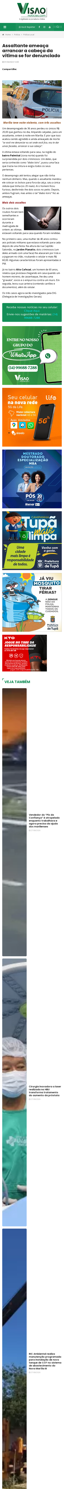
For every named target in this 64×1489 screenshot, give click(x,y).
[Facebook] (39, 27)
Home (8, 34)
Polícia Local (28, 34)
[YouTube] (49, 27)
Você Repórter (28, 27)
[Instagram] (44, 27)
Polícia (17, 34)
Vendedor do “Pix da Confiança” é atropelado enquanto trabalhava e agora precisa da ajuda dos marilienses (44, 820)
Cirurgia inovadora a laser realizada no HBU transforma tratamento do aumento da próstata (45, 1091)
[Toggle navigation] (4, 27)
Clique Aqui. (32, 311)
